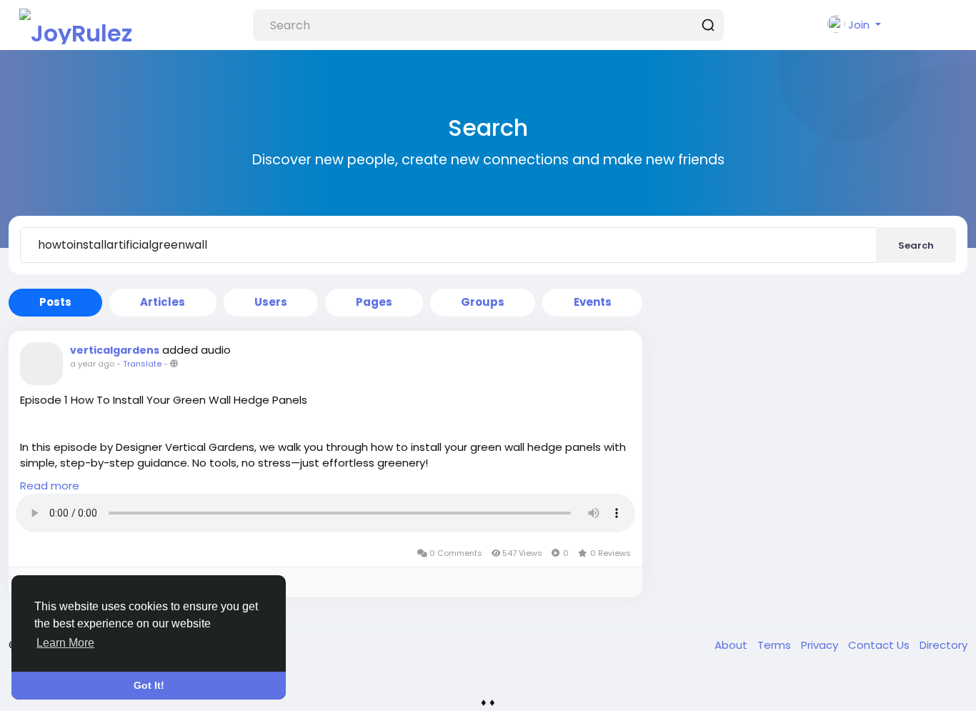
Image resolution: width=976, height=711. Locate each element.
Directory (943, 644)
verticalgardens (114, 350)
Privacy (821, 644)
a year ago (92, 363)
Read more (49, 485)
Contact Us (880, 644)
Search (916, 245)
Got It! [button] (149, 685)
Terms (775, 644)
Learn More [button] (65, 643)
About (732, 644)
